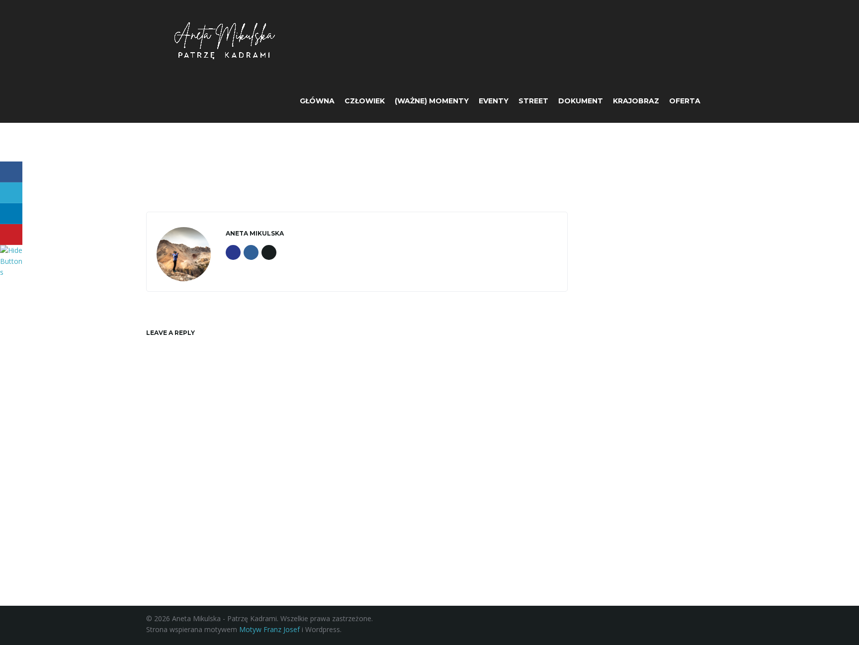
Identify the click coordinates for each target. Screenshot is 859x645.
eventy (494, 100)
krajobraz (636, 100)
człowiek (364, 100)
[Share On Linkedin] (11, 213)
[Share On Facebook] (11, 171)
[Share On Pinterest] (11, 234)
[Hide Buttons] (12, 260)
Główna (317, 100)
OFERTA (684, 100)
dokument (580, 100)
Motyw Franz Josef (269, 629)
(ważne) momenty (432, 100)
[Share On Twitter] (11, 192)
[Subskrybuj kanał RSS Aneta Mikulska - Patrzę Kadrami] (708, 626)
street (533, 100)
